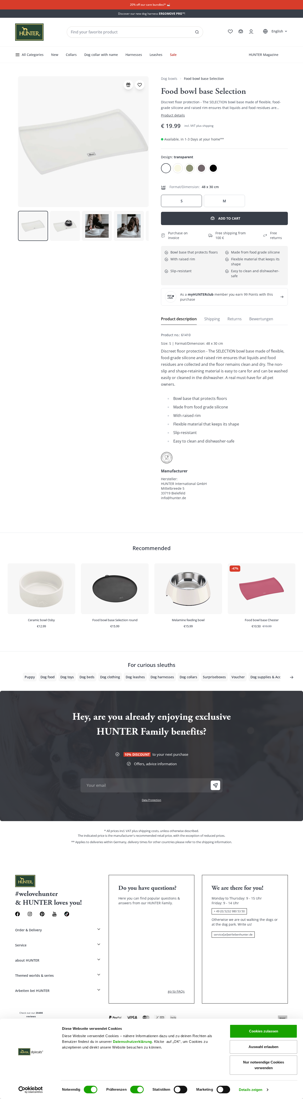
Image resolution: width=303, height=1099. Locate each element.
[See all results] (197, 32)
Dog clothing (110, 677)
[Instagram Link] (29, 914)
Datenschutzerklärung (132, 1042)
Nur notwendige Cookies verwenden (263, 1065)
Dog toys (67, 677)
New (54, 54)
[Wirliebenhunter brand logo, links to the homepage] (29, 32)
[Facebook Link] (17, 914)
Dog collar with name (101, 54)
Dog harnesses (162, 677)
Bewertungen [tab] (261, 318)
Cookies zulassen (263, 1031)
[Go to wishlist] (230, 31)
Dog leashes (135, 677)
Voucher (238, 677)
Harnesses (133, 54)
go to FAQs (176, 991)
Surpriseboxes (214, 677)
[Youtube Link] (54, 914)
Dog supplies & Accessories (272, 677)
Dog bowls (169, 78)
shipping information (216, 842)
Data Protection (151, 800)
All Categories (33, 54)
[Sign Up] (215, 785)
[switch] (137, 1089)
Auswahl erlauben (263, 1047)
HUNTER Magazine (263, 54)
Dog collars (188, 677)
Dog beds (87, 677)
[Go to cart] (240, 31)
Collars (71, 54)
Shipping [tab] (212, 318)
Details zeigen (250, 1090)
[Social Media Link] (66, 914)
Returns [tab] (234, 318)
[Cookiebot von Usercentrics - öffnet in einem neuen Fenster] (30, 1089)
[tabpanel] (224, 416)
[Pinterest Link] (42, 914)
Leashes (156, 54)
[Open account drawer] (251, 31)
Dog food (47, 677)
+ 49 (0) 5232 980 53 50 (229, 911)
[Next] (291, 677)
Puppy (30, 677)
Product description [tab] (179, 318)
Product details (173, 115)
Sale (173, 54)
